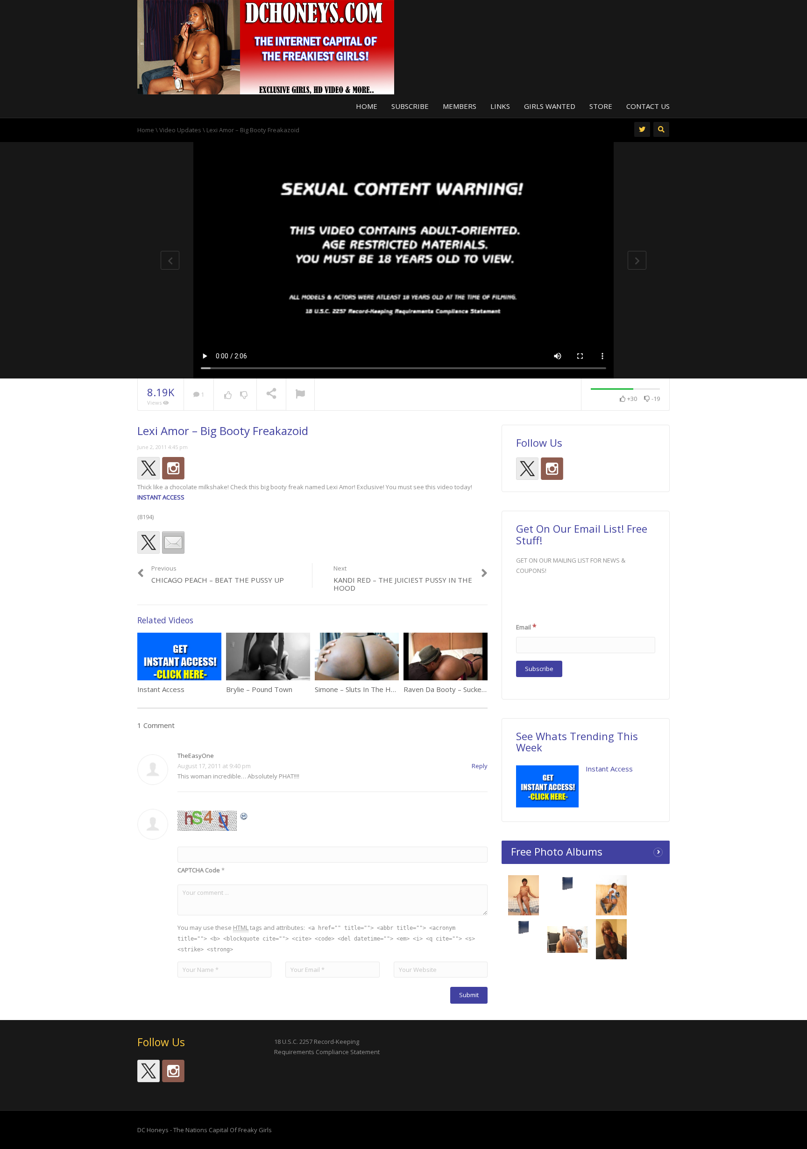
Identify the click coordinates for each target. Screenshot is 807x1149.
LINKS (500, 106)
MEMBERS (459, 106)
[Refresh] (244, 816)
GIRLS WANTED (549, 106)
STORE (600, 106)
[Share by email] (173, 542)
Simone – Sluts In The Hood (359, 689)
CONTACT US (648, 106)
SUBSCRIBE (410, 106)
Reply (480, 766)
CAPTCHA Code (198, 870)
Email (526, 626)
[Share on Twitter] (148, 542)
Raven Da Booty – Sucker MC (450, 689)
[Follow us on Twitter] (148, 468)
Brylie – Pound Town (259, 689)
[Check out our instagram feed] (173, 468)
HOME (366, 106)
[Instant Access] (547, 786)
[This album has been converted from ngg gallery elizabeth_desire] (611, 941)
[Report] (300, 395)
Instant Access (160, 689)
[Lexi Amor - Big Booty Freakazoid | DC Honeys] (265, 46)
